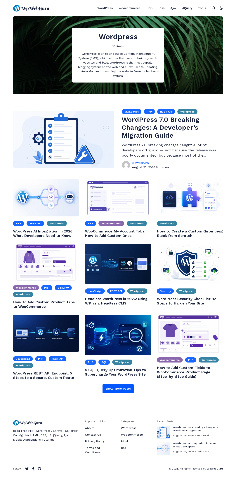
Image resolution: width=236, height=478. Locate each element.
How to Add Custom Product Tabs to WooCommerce (44, 304)
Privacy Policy (95, 441)
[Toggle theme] (221, 8)
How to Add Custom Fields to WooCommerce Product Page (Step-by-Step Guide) (183, 372)
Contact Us (93, 434)
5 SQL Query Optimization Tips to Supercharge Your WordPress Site (115, 372)
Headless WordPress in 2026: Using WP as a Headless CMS (116, 301)
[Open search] (213, 8)
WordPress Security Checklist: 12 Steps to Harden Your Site (186, 301)
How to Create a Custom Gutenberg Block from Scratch (190, 233)
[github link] (39, 468)
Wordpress (187, 111)
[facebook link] (33, 468)
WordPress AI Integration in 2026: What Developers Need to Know (43, 233)
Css (123, 448)
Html (124, 441)
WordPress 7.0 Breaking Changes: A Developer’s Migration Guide (160, 127)
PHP (149, 111)
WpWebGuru (215, 468)
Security (63, 287)
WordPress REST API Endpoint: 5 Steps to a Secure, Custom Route (43, 375)
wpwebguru (140, 162)
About (89, 428)
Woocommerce (111, 223)
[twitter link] (27, 468)
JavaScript (131, 111)
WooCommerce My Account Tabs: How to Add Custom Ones (115, 233)
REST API (166, 111)
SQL (104, 362)
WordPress (128, 428)
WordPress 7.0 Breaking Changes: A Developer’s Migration (195, 429)
